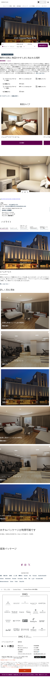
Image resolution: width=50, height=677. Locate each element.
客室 (14, 6)
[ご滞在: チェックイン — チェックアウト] (8, 46)
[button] (48, 2)
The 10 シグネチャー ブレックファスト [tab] (23, 227)
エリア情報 (32, 6)
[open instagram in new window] (24, 565)
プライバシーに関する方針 (11, 667)
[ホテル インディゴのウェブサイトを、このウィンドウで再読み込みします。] (7, 612)
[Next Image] (27, 192)
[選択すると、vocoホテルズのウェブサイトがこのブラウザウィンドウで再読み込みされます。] (21, 612)
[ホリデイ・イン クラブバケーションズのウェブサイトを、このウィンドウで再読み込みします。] (33, 629)
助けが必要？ (20, 649)
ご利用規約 (20, 651)
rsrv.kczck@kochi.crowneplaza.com (15, 206)
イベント (38, 6)
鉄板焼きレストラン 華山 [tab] (44, 227)
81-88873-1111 (13, 204)
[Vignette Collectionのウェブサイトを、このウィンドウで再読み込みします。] (33, 603)
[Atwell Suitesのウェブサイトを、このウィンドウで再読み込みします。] (16, 629)
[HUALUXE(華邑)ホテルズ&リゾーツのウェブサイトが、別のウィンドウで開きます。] (35, 612)
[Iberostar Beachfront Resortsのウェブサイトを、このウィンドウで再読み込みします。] (43, 612)
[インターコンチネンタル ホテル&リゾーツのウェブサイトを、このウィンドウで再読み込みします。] (25, 603)
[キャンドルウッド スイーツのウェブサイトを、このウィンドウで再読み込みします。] (41, 629)
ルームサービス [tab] (4, 228)
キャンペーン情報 (7, 6)
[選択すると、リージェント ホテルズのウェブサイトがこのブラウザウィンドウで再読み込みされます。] (16, 603)
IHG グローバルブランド (23, 647)
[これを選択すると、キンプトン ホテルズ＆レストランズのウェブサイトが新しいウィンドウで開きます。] (41, 603)
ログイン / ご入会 (42, 2)
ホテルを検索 (36, 649)
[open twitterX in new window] (28, 565)
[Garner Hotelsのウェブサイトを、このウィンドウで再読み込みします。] (41, 621)
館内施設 (19, 6)
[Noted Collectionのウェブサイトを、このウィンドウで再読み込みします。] (14, 612)
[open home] (2, 589)
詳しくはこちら (40, 73)
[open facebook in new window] (21, 565)
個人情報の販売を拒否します (40, 653)
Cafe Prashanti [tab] (33, 227)
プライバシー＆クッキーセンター (25, 653)
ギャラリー (44, 6)
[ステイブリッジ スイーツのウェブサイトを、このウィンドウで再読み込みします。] (25, 629)
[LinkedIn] (10, 646)
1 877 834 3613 (17, 658)
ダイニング (25, 6)
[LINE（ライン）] (13, 646)
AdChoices (36, 651)
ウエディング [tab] (13, 228)
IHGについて (20, 645)
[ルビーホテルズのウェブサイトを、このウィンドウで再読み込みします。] (28, 612)
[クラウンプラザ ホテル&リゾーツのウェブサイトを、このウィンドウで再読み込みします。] (8, 621)
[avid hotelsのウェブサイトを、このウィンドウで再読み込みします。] (8, 629)
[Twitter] (5, 646)
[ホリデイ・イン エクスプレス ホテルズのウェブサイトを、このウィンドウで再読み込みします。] (25, 621)
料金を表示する (42, 45)
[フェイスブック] (3, 646)
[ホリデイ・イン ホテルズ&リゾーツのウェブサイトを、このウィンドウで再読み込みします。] (33, 621)
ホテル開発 (36, 647)
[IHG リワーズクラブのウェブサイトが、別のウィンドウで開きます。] (25, 636)
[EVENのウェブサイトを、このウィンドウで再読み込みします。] (16, 621)
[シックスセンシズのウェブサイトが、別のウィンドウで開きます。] (8, 603)
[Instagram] (8, 646)
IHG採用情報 (36, 645)
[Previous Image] (22, 192)
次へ (25, 670)
